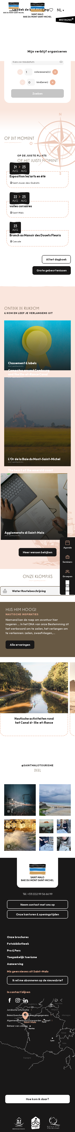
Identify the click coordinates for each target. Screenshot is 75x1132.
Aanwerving (15, 964)
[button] (44, 10)
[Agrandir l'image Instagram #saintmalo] (20, 800)
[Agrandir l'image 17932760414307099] (46, 826)
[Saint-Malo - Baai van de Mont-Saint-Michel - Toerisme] (37, 10)
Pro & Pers (14, 950)
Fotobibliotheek (18, 943)
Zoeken (37, 93)
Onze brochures (18, 937)
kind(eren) (42, 82)
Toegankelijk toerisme (22, 957)
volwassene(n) (42, 71)
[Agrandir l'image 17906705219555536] (20, 835)
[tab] (34, 591)
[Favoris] (51, 10)
